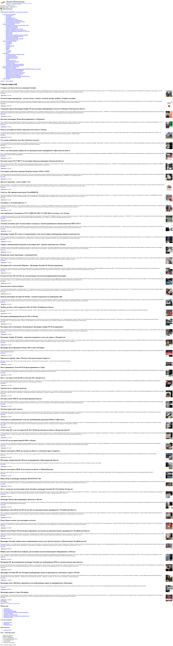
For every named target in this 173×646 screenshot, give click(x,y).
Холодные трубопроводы (12, 27)
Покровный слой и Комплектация (11, 66)
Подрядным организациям (10, 611)
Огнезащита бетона (10, 62)
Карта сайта (6, 623)
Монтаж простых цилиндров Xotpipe (14, 73)
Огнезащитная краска (11, 55)
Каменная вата (9, 15)
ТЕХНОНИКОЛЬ (10, 45)
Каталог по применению (9, 24)
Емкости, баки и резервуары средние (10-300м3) (17, 35)
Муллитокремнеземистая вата (13, 22)
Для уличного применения (12, 37)
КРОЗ (7, 49)
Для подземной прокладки (12, 39)
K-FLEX (8, 44)
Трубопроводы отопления (12, 26)
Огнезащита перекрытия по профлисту (15, 64)
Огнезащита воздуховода (12, 58)
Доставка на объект (8, 613)
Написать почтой (8, 624)
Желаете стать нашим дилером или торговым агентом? (16, 616)
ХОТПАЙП (8, 42)
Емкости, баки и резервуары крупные (14, 36)
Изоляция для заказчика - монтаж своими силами (17, 25)
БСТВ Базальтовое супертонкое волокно (15, 21)
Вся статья (3, 93)
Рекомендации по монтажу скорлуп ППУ (15, 72)
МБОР (7, 59)
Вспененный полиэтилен (12, 19)
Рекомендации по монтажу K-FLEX (14, 71)
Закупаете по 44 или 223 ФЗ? (10, 614)
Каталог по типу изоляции (9, 14)
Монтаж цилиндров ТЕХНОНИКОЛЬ (15, 70)
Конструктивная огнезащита (12, 61)
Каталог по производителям (9, 41)
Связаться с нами (8, 622)
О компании (7, 608)
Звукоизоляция (6, 78)
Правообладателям (8, 617)
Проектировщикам (8, 609)
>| (8, 602)
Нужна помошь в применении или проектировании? (16, 612)
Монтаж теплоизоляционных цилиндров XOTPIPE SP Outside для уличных (23, 69)
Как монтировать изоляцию (9, 67)
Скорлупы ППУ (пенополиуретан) (14, 20)
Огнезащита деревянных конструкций (15, 65)
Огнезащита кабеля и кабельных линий (15, 54)
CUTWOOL (8, 50)
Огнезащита (6, 53)
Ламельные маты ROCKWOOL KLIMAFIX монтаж (18, 76)
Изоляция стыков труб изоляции (13, 77)
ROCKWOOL (9, 43)
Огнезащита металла (10, 60)
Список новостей (9, 81)
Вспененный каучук (10, 18)
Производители (7, 630)
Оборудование (9, 32)
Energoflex (8, 52)
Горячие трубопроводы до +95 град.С (14, 28)
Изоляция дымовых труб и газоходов (14, 38)
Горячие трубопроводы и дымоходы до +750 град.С (18, 31)
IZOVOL (8, 47)
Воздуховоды (9, 33)
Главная (2, 12)
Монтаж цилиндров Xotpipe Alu (13, 75)
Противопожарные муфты (12, 56)
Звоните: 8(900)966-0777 (10, 12)
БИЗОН (8, 48)
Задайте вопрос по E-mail (22, 12)
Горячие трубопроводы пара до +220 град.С (16, 30)
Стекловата (8, 16)
